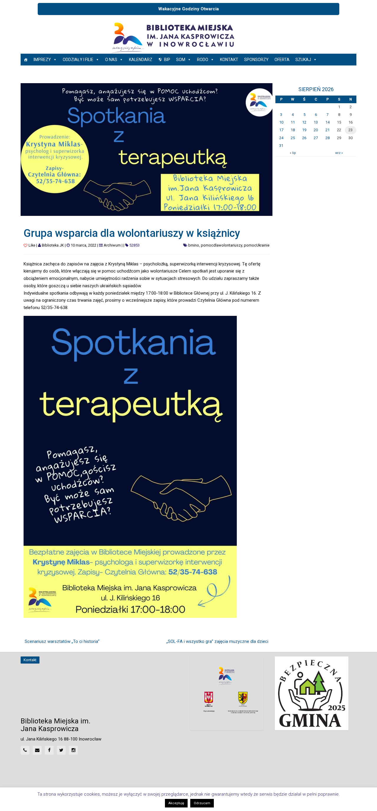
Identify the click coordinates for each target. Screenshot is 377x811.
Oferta (282, 59)
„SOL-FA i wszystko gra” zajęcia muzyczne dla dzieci (217, 641)
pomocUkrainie (256, 245)
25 (293, 138)
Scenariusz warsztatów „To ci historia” (62, 641)
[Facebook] (49, 750)
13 (316, 122)
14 (327, 122)
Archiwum (112, 245)
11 (293, 122)
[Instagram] (73, 750)
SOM (180, 59)
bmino (193, 245)
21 (327, 130)
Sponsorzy (256, 59)
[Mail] (37, 750)
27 (316, 138)
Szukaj (303, 59)
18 (293, 130)
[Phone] (25, 750)
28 (327, 138)
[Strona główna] (26, 59)
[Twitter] (61, 750)
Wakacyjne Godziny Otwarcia (188, 9)
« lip (293, 153)
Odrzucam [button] (202, 803)
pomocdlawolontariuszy (221, 245)
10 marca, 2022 (83, 245)
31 (281, 145)
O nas (111, 59)
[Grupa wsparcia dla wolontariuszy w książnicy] (146, 149)
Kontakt (229, 59)
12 (304, 122)
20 (316, 130)
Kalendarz (140, 59)
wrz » (339, 153)
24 (281, 138)
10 (281, 122)
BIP (167, 59)
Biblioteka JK (53, 245)
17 (281, 130)
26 (304, 138)
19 (304, 130)
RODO (202, 59)
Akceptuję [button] (176, 803)
